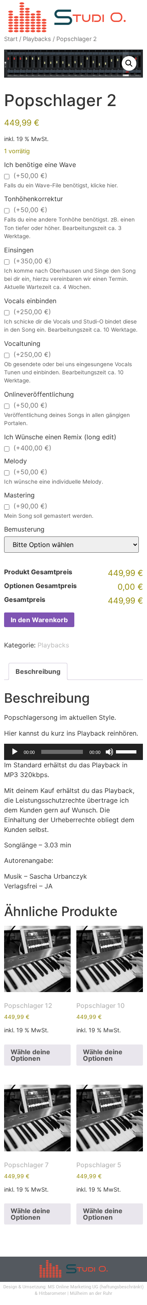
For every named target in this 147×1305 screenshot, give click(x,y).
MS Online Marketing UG (73, 1287)
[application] (73, 752)
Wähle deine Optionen (30, 1055)
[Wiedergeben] (15, 752)
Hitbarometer (52, 1293)
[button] (129, 63)
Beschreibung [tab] (38, 671)
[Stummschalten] (109, 752)
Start (11, 39)
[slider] (127, 751)
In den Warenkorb (39, 620)
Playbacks (37, 39)
